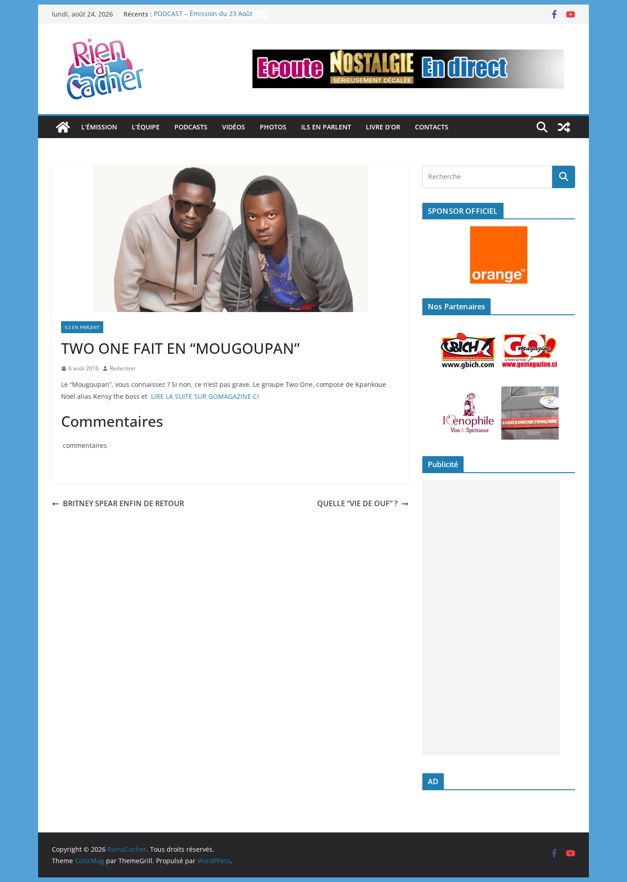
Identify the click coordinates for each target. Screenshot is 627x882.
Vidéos (233, 127)
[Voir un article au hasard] (564, 127)
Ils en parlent (326, 127)
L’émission (99, 127)
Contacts (431, 127)
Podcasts (190, 127)
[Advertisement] (491, 617)
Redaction (122, 368)
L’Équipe (146, 127)
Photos (273, 127)
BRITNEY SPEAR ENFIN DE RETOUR (123, 503)
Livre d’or (383, 127)
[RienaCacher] (63, 127)
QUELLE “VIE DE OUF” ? (357, 503)
